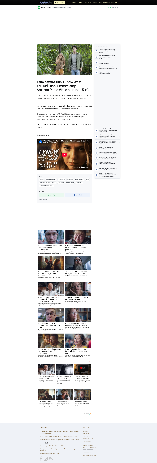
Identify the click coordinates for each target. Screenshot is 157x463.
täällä (46, 443)
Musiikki (95, 2)
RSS (116, 2)
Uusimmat (74, 2)
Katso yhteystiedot (88, 449)
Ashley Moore (61, 179)
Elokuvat (86, 2)
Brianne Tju (67, 124)
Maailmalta (106, 2)
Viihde (80, 2)
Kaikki (118, 45)
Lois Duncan (61, 182)
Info (112, 2)
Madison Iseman (56, 124)
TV (91, 2)
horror (87, 179)
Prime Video (79, 182)
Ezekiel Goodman (78, 124)
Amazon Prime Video (51, 179)
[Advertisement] (107, 101)
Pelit (100, 2)
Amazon (42, 179)
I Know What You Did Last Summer (47, 182)
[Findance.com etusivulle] (45, 2)
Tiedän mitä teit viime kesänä (46, 185)
